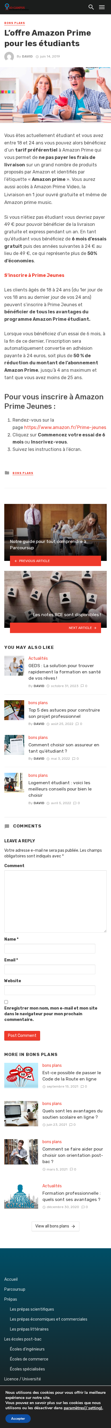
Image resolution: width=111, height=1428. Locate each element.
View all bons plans (52, 1226)
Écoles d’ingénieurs (27, 1349)
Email (11, 960)
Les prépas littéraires (29, 1329)
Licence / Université (22, 1379)
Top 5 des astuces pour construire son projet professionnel (64, 713)
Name (11, 939)
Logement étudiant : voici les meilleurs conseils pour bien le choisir (60, 789)
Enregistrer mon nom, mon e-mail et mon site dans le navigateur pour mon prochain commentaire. (50, 1014)
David (27, 56)
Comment (14, 865)
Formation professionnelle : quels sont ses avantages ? (71, 1196)
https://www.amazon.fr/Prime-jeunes (65, 427)
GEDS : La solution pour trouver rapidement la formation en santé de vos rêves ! (64, 672)
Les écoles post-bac (23, 1339)
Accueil (11, 1279)
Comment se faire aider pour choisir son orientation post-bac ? (72, 1155)
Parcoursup (14, 1289)
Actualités (38, 658)
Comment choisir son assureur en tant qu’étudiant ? (63, 748)
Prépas (10, 1299)
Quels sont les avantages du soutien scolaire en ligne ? (72, 1114)
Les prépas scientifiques (32, 1309)
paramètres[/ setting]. (83, 1408)
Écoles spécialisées (27, 1369)
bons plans (14, 23)
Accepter (18, 1418)
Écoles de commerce (29, 1359)
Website (12, 980)
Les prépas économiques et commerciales (48, 1319)
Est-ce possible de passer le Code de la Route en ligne (71, 1076)
